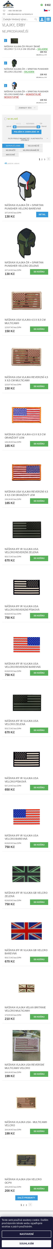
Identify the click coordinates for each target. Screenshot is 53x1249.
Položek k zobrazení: (26, 132)
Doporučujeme (13, 146)
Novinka (30, 124)
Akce (18, 124)
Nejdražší (10, 150)
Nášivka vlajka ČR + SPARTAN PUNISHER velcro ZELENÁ (26, 70)
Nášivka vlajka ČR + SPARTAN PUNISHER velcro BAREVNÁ (26, 94)
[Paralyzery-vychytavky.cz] (8, 4)
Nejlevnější (33, 146)
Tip (41, 124)
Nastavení (26, 1234)
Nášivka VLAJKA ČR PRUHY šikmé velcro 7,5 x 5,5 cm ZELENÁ (26, 47)
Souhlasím (26, 1243)
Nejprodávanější (31, 150)
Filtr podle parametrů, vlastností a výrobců (25, 139)
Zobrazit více (25, 108)
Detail (42, 214)
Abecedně (10, 155)
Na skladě (13, 119)
